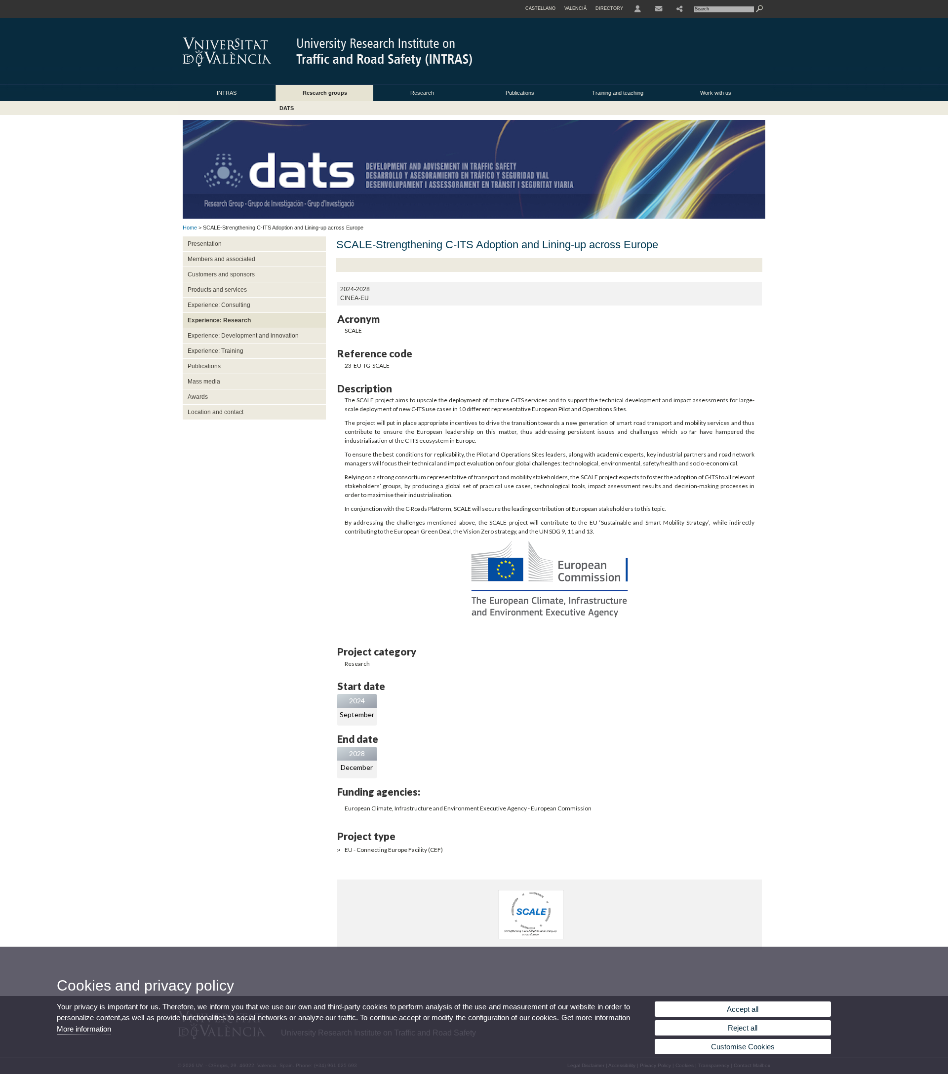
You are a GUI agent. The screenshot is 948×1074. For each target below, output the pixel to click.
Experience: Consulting (219, 305)
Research (422, 93)
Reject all (742, 1028)
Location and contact (215, 412)
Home (190, 227)
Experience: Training (215, 350)
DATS (286, 108)
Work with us (715, 93)
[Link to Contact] (658, 9)
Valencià (575, 8)
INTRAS (227, 93)
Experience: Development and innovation (243, 335)
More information (84, 1029)
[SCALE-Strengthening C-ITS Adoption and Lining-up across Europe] (531, 937)
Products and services (217, 289)
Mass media (204, 381)
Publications (520, 93)
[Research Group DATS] (474, 216)
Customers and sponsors (221, 274)
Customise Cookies (743, 1046)
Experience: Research (219, 320)
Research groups (325, 93)
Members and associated (221, 259)
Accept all (742, 1009)
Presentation (205, 243)
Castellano (540, 8)
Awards (198, 396)
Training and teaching (617, 93)
